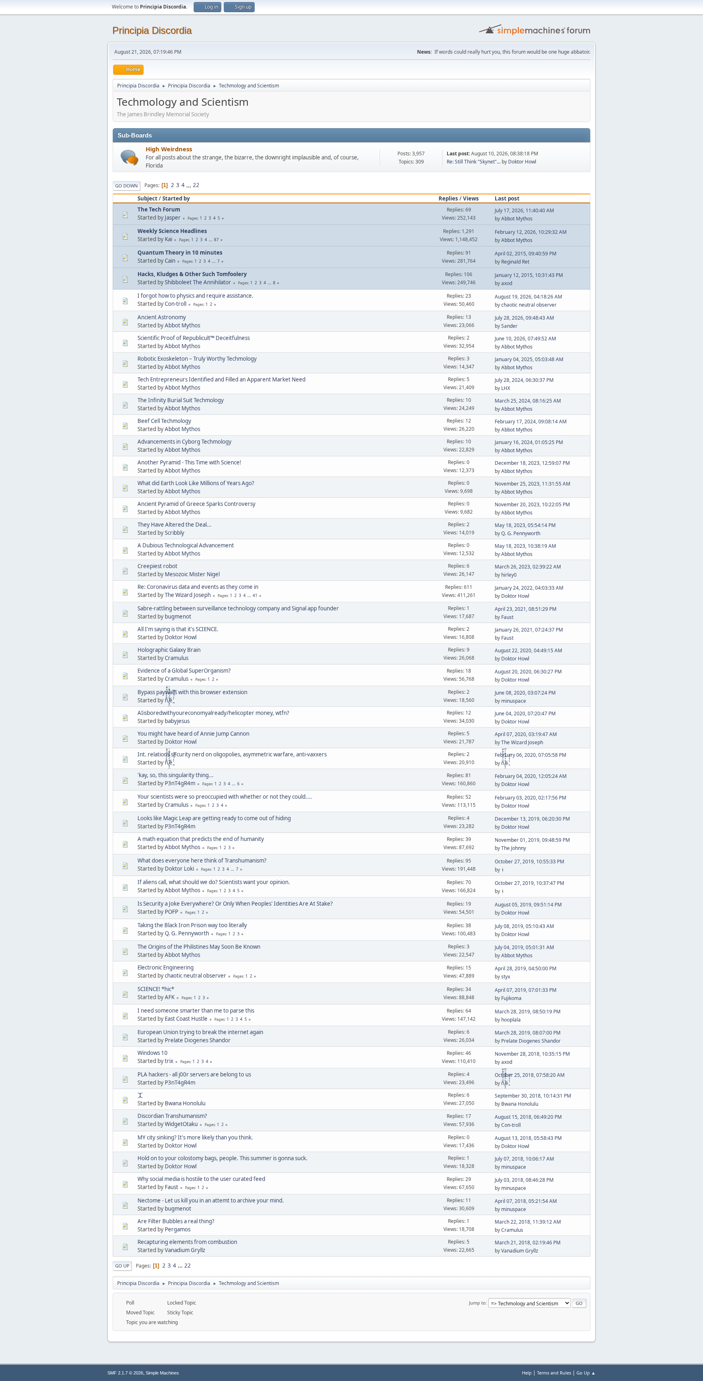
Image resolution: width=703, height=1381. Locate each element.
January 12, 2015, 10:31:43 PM (529, 275)
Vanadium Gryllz (185, 1250)
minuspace (513, 700)
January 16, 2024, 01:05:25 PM (529, 442)
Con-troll (175, 303)
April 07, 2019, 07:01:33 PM (526, 990)
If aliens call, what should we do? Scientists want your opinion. (214, 882)
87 (216, 239)
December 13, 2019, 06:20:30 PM (532, 818)
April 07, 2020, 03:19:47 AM (526, 734)
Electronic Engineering (166, 967)
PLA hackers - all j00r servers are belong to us (194, 1074)
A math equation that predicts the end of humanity (201, 839)
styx (505, 976)
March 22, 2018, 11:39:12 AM (528, 1221)
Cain (170, 260)
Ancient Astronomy (162, 317)
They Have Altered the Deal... (175, 524)
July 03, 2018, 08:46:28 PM (524, 1179)
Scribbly (174, 532)
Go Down (126, 186)
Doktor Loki (179, 868)
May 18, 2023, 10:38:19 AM (525, 545)
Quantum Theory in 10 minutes (180, 252)
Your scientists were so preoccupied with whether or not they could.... (225, 796)
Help (527, 1373)
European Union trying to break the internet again (200, 1032)
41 (255, 595)
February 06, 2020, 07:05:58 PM (530, 754)
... (189, 185)
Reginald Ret (515, 261)
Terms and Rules (554, 1373)
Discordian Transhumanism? (172, 1116)
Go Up (122, 1266)
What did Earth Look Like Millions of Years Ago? (196, 483)
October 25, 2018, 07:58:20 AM (530, 1075)
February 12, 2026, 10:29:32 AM (531, 232)
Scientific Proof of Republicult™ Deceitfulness (194, 338)
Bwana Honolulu (185, 1103)
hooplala (511, 1019)
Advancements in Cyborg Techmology (184, 441)
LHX (505, 388)
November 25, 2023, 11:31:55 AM (532, 483)
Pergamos (177, 1229)
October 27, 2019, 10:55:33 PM (529, 861)
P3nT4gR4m (180, 783)
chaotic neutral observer (529, 304)
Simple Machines (162, 1372)
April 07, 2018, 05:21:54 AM (526, 1201)
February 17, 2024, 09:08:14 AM (531, 421)
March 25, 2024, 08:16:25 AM (528, 400)
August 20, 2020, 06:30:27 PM (528, 671)
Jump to (477, 1303)
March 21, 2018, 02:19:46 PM (528, 1242)
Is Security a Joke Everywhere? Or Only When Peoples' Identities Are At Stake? (235, 903)
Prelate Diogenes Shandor (198, 1040)
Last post (507, 198)
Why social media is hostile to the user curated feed (201, 1179)
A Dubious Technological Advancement (186, 545)
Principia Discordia (152, 30)
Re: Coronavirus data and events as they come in (198, 586)
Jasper (173, 217)
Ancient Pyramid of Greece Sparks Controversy (196, 504)
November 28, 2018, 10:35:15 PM (532, 1053)
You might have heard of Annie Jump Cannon (193, 733)
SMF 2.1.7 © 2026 (125, 1372)
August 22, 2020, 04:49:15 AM (528, 650)
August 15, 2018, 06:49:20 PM (528, 1116)
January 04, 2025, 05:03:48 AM (529, 359)
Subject (147, 198)
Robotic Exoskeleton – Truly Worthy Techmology (197, 358)
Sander (509, 325)
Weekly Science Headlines (172, 231)
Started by (176, 198)
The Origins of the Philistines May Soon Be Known (199, 946)
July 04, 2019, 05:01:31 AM (524, 947)
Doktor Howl (522, 161)
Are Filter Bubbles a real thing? (176, 1221)
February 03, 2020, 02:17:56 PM (530, 797)
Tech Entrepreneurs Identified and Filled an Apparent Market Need (222, 379)
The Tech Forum (159, 209)
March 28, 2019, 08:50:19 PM (528, 1011)
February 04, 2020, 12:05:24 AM (531, 776)
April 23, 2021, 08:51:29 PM (526, 609)
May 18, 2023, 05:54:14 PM (525, 525)
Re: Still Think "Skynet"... (473, 161)
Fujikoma (511, 998)
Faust (507, 617)
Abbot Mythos (517, 218)
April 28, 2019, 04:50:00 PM (526, 968)
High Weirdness (169, 149)
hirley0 (509, 574)
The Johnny (513, 848)
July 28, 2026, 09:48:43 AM (524, 317)
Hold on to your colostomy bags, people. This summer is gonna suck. (223, 1158)
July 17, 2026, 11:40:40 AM (524, 210)
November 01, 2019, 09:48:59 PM (532, 839)
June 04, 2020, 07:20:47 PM (525, 713)
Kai (168, 239)
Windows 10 (153, 1052)
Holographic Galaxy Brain (169, 649)
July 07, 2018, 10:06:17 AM (524, 1158)
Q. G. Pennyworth (520, 533)
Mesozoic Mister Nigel (192, 574)
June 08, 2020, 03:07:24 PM (525, 692)
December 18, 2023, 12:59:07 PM (532, 463)
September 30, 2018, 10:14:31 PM (533, 1095)
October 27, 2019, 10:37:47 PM (529, 883)
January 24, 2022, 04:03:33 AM (529, 587)
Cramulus (176, 658)
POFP (171, 911)
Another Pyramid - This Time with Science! (189, 462)
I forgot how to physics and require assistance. (195, 295)
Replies (448, 198)
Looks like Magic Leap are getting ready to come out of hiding (214, 818)
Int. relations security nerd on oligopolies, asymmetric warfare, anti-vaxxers (232, 754)
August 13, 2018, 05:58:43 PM (528, 1138)
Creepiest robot (157, 566)
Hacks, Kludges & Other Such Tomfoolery (192, 274)
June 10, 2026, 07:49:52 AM (525, 338)
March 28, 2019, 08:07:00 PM (528, 1032)
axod (506, 283)
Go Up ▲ (586, 1373)
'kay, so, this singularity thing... (176, 775)
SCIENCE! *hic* (156, 989)
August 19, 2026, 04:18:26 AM (528, 296)
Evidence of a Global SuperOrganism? (184, 670)
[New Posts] (129, 157)
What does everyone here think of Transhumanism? (202, 860)
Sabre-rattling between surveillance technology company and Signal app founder (238, 608)
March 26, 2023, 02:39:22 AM (528, 566)
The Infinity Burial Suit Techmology (181, 400)
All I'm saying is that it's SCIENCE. (178, 629)
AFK (170, 997)
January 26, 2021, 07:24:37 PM (529, 629)
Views (471, 198)
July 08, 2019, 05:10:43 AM (524, 926)
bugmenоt (178, 616)
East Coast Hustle (186, 1018)
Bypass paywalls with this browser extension (192, 692)
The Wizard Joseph (188, 595)
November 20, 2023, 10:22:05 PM (532, 504)
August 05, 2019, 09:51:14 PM (528, 904)
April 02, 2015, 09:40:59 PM (526, 253)
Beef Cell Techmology (164, 421)
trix (169, 1061)
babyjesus (177, 721)
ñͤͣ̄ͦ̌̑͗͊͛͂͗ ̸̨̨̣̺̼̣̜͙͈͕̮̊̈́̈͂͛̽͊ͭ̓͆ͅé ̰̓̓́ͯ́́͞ (169, 700)
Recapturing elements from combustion (187, 1242)
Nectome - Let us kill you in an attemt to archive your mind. (211, 1200)
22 (196, 185)
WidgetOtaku (181, 1124)
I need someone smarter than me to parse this (196, 1010)
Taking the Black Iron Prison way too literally (192, 925)
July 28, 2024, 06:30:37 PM (524, 380)
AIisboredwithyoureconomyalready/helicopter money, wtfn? (213, 713)
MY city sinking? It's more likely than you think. (195, 1137)
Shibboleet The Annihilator (198, 282)
